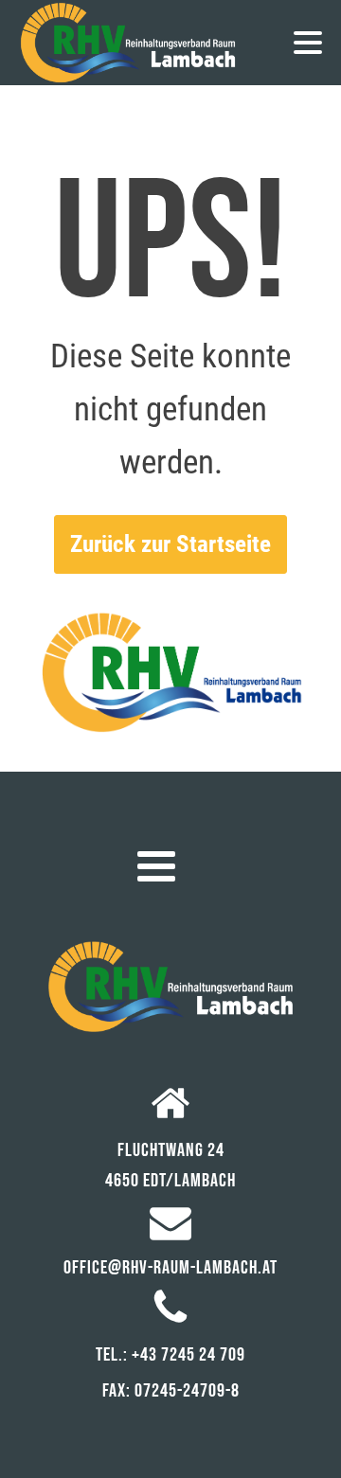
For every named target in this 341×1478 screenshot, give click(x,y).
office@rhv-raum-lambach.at (170, 1267)
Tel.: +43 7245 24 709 (170, 1355)
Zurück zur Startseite (170, 544)
